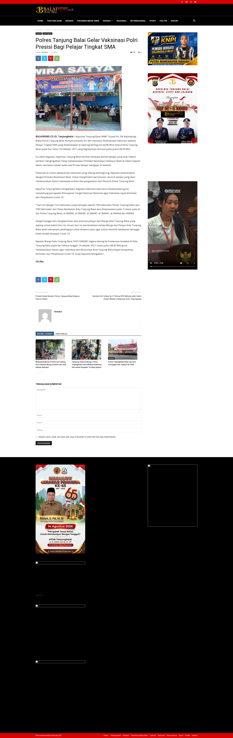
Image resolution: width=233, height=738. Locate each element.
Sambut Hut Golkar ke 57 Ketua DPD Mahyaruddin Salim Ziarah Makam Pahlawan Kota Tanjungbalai (116, 297)
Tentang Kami (54, 20)
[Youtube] (195, 2)
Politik (163, 20)
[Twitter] (191, 2)
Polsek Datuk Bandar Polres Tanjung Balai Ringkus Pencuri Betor (58, 297)
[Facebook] (182, 2)
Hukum (174, 20)
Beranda (39, 29)
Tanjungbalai (47, 33)
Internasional (138, 20)
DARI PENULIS (61, 334)
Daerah (107, 20)
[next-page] (41, 372)
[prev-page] (37, 372)
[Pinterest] (50, 58)
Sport (153, 20)
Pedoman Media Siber (88, 20)
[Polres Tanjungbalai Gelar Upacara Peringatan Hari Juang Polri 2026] (124, 349)
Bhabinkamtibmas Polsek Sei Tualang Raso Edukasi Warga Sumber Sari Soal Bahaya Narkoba (51, 364)
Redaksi (69, 20)
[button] (194, 21)
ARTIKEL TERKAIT (44, 334)
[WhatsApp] (57, 58)
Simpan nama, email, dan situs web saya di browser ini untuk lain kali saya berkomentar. (77, 437)
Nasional (121, 20)
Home (40, 20)
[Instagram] (186, 2)
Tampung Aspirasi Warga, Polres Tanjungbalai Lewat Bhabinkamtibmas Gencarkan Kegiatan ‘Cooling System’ (87, 364)
